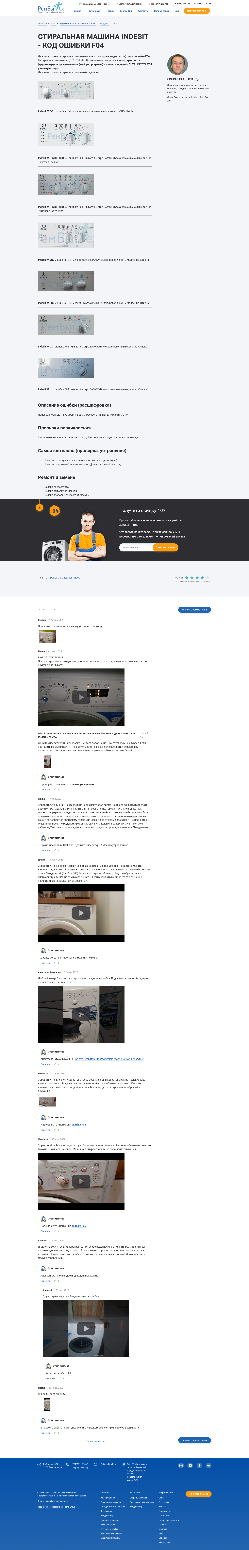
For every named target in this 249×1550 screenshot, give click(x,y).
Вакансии (163, 1538)
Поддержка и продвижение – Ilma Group (56, 1507)
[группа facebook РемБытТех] (199, 1465)
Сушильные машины (110, 1538)
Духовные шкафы (109, 1529)
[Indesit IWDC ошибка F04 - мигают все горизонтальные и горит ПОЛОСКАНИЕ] (66, 90)
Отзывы (163, 1524)
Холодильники (108, 1498)
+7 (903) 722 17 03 (79, 1468)
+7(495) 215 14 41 (183, 3)
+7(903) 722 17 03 (202, 3)
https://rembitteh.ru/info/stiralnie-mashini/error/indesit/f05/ (109, 1058)
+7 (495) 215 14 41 (79, 1464)
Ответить (45, 789)
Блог (161, 1533)
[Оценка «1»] (186, 577)
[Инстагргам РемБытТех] (181, 1465)
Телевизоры (106, 1511)
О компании (164, 1515)
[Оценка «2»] (192, 577)
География (126, 11)
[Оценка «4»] (202, 577)
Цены (111, 11)
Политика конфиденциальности (52, 1501)
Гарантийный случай (169, 1520)
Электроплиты (108, 1524)
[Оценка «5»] (207, 577)
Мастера (163, 1529)
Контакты (143, 11)
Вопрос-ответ (161, 11)
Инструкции (164, 1542)
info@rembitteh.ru (107, 1464)
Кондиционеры (108, 1515)
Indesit (77, 577)
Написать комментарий (194, 609)
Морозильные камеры (111, 1533)
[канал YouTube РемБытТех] (190, 1465)
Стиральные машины (59, 577)
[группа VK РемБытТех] (209, 1465)
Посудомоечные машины (113, 1507)
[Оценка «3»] (197, 577)
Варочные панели (109, 1520)
